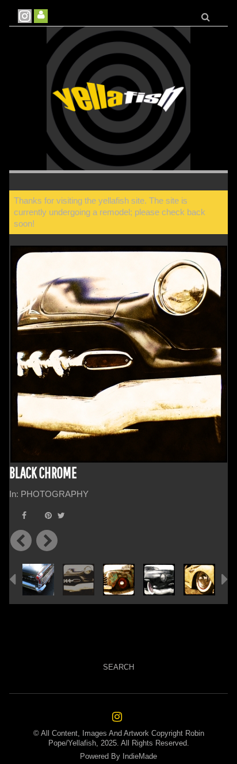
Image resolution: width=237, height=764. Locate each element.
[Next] (47, 540)
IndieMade (140, 756)
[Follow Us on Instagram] (25, 16)
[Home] (118, 98)
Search (118, 667)
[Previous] (21, 540)
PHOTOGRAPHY (55, 494)
